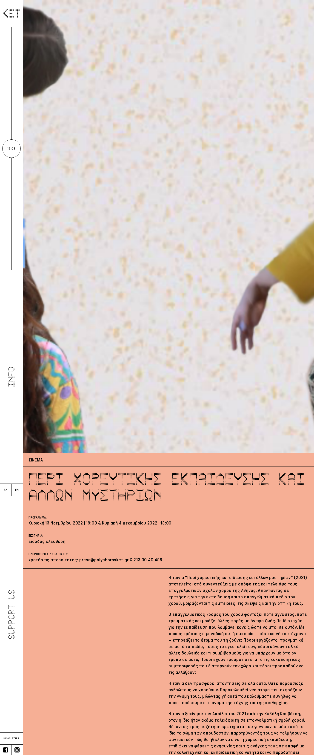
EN (17, 490)
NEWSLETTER (11, 738)
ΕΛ (5, 490)
